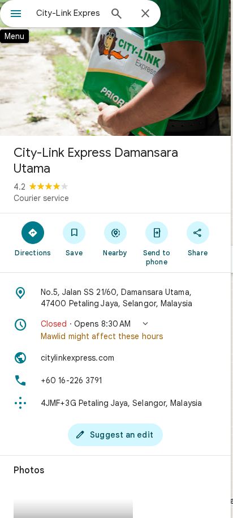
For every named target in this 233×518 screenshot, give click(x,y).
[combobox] (68, 13)
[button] (115, 330)
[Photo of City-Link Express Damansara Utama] (115, 68)
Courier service (41, 198)
